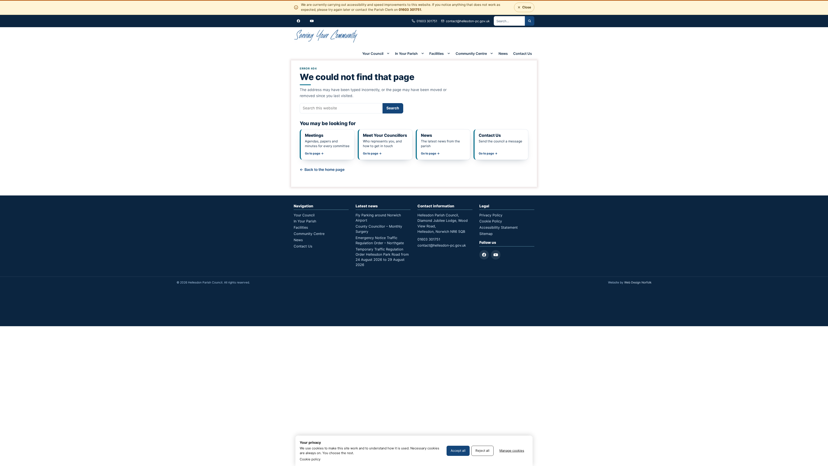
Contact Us (522, 53)
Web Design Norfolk (637, 282)
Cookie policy (310, 459)
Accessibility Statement (498, 227)
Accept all (458, 451)
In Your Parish (406, 53)
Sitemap (486, 233)
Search (392, 108)
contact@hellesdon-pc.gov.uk (441, 245)
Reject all (482, 451)
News (503, 53)
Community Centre (471, 53)
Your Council (372, 53)
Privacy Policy (490, 215)
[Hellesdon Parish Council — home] (326, 36)
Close (525, 8)
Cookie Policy (490, 221)
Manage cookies (511, 451)
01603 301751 (410, 10)
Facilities (436, 53)
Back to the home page (324, 169)
